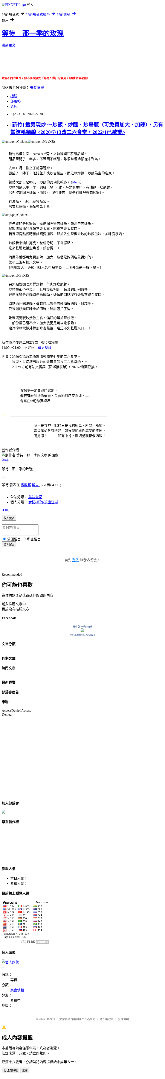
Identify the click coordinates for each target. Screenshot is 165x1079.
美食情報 (37, 87)
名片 (13, 106)
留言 (35, 485)
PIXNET (50, 1019)
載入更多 (9, 518)
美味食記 (35, 497)
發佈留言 (9, 544)
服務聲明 (123, 1019)
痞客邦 (26, 485)
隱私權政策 (107, 1019)
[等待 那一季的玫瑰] (82, 631)
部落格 (15, 101)
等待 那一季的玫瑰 (33, 33)
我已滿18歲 (10, 1070)
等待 (5, 460)
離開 (25, 1070)
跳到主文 (8, 45)
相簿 (13, 96)
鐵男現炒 (45, 347)
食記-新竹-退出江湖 (43, 502)
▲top (5, 510)
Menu (76, 182)
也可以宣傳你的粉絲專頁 (83, 635)
